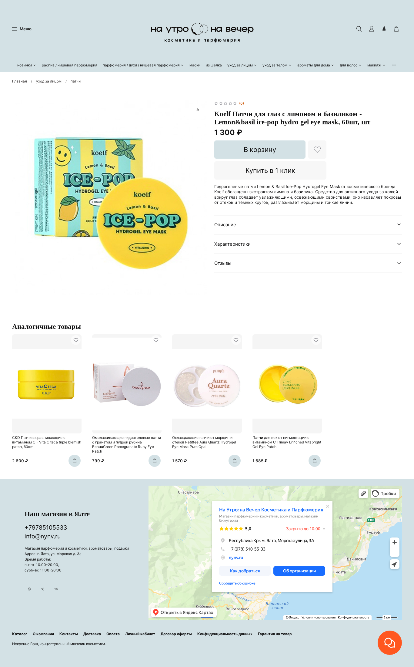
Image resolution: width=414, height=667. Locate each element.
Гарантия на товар (275, 634)
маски (194, 65)
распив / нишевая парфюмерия (69, 65)
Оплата (113, 634)
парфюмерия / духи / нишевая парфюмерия (141, 65)
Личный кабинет (140, 634)
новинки (24, 65)
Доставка (92, 634)
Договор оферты (176, 634)
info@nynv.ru (43, 536)
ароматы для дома (313, 65)
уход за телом (274, 65)
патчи (76, 81)
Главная (19, 81)
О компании (43, 634)
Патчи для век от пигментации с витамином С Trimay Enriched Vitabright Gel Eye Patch (286, 442)
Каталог (19, 634)
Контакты (68, 634)
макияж (374, 65)
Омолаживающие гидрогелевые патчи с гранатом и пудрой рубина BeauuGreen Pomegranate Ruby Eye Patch (126, 445)
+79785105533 (46, 527)
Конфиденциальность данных (224, 634)
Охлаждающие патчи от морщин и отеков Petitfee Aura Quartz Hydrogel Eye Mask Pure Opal (204, 442)
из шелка (214, 65)
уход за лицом (240, 65)
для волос (349, 65)
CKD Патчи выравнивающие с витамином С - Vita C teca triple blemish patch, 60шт (46, 442)
